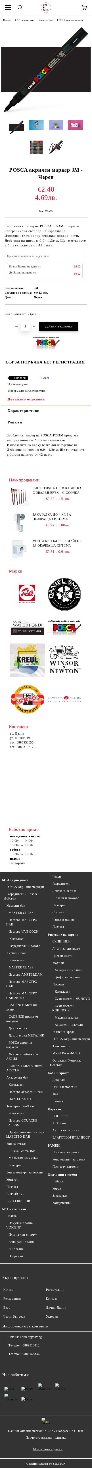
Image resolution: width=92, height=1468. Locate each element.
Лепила (57, 1101)
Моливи (58, 963)
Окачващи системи (62, 1174)
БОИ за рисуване (24, 20)
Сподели (20, 378)
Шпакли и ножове (65, 898)
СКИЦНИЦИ (61, 941)
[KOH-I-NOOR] (27, 700)
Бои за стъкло (16, 1143)
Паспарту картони (65, 1166)
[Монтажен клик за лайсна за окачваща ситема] (19, 549)
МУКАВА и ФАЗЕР (66, 1053)
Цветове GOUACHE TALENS (22, 1123)
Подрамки (16, 1256)
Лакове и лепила (64, 891)
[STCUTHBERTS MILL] (27, 628)
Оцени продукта (17, 384)
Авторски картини (65, 1130)
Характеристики (24, 410)
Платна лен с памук (23, 1234)
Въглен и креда (63, 1032)
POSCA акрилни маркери (70, 20)
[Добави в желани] (81, 312)
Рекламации (12, 1298)
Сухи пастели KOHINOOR (63, 1008)
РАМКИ (54, 1145)
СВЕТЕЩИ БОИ (18, 1201)
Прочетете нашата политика (46, 1437)
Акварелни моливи (69, 970)
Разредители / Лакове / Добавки (22, 896)
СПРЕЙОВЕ (15, 1194)
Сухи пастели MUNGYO (72, 998)
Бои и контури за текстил (25, 1172)
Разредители (61, 883)
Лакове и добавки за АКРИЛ (22, 1056)
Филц (56, 1094)
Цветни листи (62, 955)
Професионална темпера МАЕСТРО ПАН (25, 1134)
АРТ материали (14, 1209)
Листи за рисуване (66, 948)
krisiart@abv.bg (31, 1337)
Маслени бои (15, 905)
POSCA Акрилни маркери (25, 887)
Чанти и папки (63, 919)
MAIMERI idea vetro (23, 1158)
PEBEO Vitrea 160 (22, 1151)
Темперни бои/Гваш (21, 1106)
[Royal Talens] (27, 595)
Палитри (58, 905)
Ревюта (15, 422)
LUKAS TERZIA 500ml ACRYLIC (24, 1068)
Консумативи (62, 1203)
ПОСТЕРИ (60, 1116)
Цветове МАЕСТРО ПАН (21, 922)
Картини (54, 1109)
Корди (56, 1188)
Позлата (12, 1186)
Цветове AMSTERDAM (25, 974)
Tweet (45, 378)
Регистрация (55, 1289)
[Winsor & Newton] (64, 661)
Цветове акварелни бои (26, 1092)
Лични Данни (56, 1307)
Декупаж (58, 1079)
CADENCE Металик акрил (22, 1007)
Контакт (52, 1298)
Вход (6, 1307)
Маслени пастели (67, 1017)
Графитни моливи (68, 977)
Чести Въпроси (14, 1316)
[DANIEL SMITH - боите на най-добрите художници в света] (64, 595)
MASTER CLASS (21, 913)
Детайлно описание (26, 399)
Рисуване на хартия (63, 934)
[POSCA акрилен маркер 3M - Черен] (46, 113)
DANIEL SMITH (20, 1099)
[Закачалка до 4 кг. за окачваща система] (19, 523)
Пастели (58, 984)
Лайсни (57, 1181)
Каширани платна (22, 1242)
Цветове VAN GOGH (24, 931)
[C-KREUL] (27, 660)
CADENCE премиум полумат (22, 1019)
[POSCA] (64, 628)
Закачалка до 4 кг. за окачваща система (52, 517)
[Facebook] (8, 1363)
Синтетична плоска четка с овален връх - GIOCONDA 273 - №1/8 (57, 491)
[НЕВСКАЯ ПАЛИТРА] (64, 700)
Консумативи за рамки (69, 1159)
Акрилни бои (46, 20)
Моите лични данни (48, 1449)
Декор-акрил (18, 1028)
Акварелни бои (17, 1077)
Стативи (58, 912)
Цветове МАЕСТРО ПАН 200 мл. (21, 996)
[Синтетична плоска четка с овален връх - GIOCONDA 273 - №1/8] (19, 496)
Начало (6, 20)
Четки (56, 876)
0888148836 (31, 1354)
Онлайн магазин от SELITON (46, 1463)
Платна (11, 1216)
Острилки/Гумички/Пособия (65, 1063)
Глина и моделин (64, 1087)
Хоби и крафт (58, 1073)
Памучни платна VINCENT (19, 1225)
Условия (52, 1316)
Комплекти (17, 938)
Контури (15, 1165)
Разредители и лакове (24, 946)
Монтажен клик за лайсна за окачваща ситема (57, 543)
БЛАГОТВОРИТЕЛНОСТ (71, 1137)
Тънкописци (61, 1046)
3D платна (16, 1249)
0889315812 (31, 1345)
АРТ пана (59, 1123)
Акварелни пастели (69, 1024)
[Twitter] (17, 1363)
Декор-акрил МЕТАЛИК (26, 1035)
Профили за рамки (66, 1152)
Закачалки (59, 1195)
